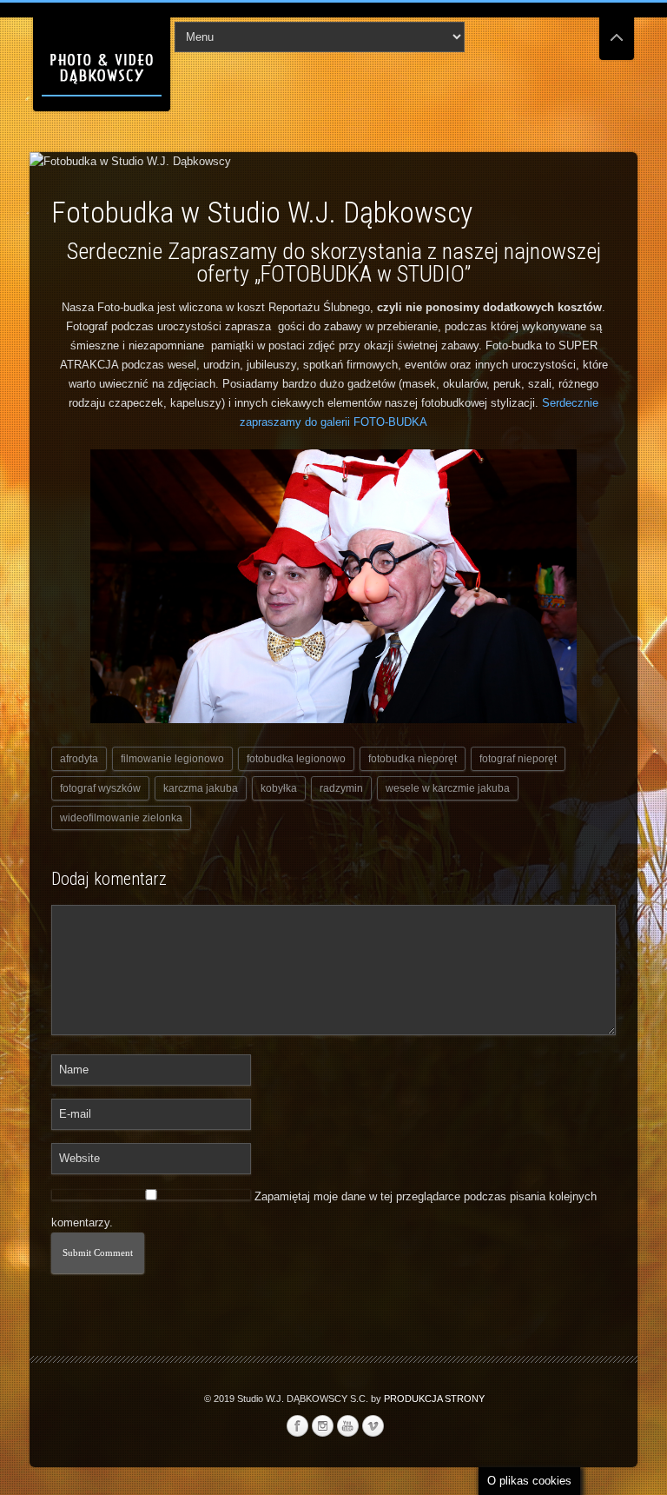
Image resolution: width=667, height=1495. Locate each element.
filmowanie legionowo (172, 759)
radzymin (341, 788)
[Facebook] (297, 1426)
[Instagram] (322, 1426)
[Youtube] (347, 1426)
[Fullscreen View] (616, 30)
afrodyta (79, 759)
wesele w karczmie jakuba (448, 788)
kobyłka (279, 788)
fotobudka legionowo (296, 759)
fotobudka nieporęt (412, 759)
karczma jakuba (200, 788)
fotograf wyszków (100, 788)
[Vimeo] (372, 1426)
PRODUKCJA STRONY (434, 1398)
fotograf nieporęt (518, 759)
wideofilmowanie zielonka (121, 818)
